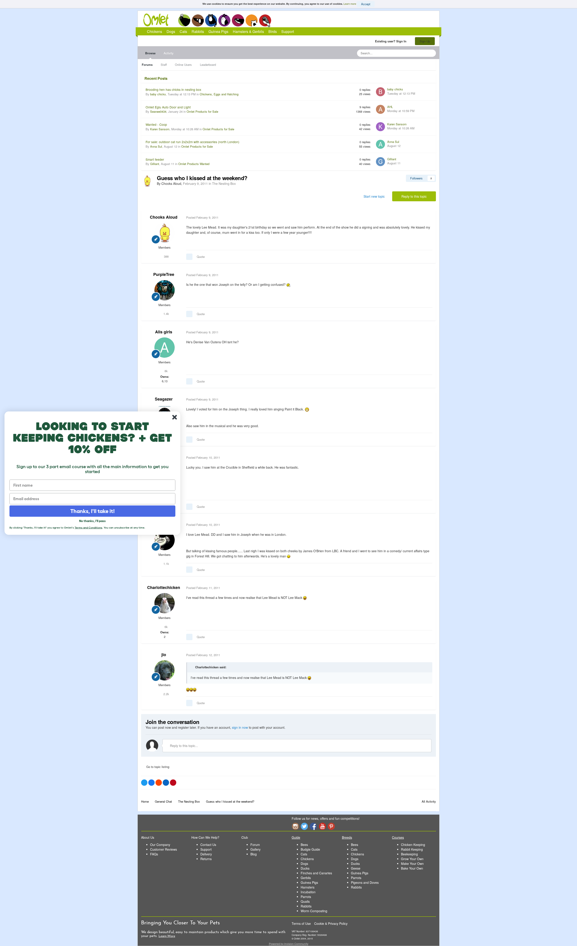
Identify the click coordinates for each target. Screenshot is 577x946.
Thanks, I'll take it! (92, 511)
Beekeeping (409, 854)
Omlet (158, 20)
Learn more (349, 3)
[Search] (431, 53)
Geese (355, 868)
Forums (147, 64)
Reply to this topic (414, 196)
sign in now (240, 727)
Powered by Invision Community (288, 944)
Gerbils (306, 877)
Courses (398, 837)
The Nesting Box (224, 183)
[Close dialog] (175, 417)
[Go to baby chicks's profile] (380, 91)
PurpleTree (163, 274)
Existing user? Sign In (391, 41)
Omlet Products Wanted (193, 164)
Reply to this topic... (183, 745)
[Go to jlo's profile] (164, 670)
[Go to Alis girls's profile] (164, 347)
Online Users (183, 64)
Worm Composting (314, 911)
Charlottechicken (163, 587)
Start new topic (374, 196)
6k (166, 627)
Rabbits (224, 20)
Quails (305, 901)
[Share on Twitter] (144, 782)
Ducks (305, 868)
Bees (304, 844)
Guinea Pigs (238, 20)
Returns (206, 859)
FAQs (154, 854)
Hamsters (307, 887)
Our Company (160, 844)
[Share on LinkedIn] (166, 782)
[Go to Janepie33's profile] (164, 540)
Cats (211, 20)
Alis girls (163, 332)
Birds (265, 20)
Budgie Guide (310, 849)
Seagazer (164, 399)
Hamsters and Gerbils (252, 20)
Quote (201, 256)
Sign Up (425, 41)
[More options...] (427, 217)
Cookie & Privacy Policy (331, 923)
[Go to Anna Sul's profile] (380, 144)
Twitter (304, 826)
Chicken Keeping (413, 844)
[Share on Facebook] (151, 782)
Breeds (347, 837)
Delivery (206, 854)
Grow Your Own (412, 859)
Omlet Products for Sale (202, 111)
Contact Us (208, 844)
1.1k (166, 563)
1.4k (166, 314)
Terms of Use (301, 923)
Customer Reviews (163, 849)
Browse (150, 53)
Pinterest (331, 826)
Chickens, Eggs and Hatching (219, 94)
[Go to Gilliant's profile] (380, 161)
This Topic (414, 53)
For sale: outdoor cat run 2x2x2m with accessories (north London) (192, 142)
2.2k (166, 694)
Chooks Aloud (163, 217)
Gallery (255, 849)
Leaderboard (208, 64)
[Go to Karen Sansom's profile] (380, 126)
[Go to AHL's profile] (380, 109)
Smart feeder (155, 159)
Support (287, 31)
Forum (255, 844)
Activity (169, 53)
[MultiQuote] (189, 257)
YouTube (322, 826)
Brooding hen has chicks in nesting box (173, 89)
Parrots (306, 896)
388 (166, 256)
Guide (296, 837)
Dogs (198, 20)
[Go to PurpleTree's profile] (164, 290)
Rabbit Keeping (412, 849)
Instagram (295, 826)
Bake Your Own (412, 868)
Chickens (184, 20)
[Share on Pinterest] (173, 782)
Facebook (313, 826)
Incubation (308, 892)
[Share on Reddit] (159, 782)
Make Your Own (412, 863)
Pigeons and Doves (365, 882)
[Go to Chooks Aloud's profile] (147, 181)
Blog (253, 854)
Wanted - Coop (156, 124)
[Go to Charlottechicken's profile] (164, 603)
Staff (164, 64)
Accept (365, 4)
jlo (163, 654)
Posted (202, 217)
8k (166, 371)
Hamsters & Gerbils (248, 31)
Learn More (166, 936)
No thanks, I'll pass (92, 520)
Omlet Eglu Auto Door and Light (168, 107)
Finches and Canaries (316, 873)
